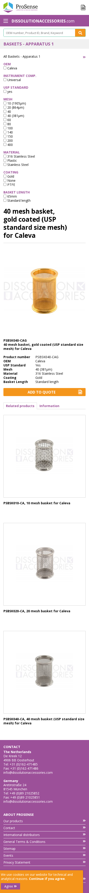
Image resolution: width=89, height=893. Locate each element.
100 (9, 128)
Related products (20, 406)
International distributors (21, 835)
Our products (13, 821)
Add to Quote (41, 392)
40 (8, 111)
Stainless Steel (17, 164)
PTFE (10, 184)
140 (9, 132)
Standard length (18, 200)
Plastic (11, 160)
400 (9, 144)
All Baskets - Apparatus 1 (21, 56)
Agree (9, 886)
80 (8, 124)
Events (8, 855)
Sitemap (9, 848)
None (11, 180)
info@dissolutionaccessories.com (28, 772)
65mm (11, 196)
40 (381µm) (15, 115)
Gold (10, 176)
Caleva (11, 68)
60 (8, 120)
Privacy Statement (16, 862)
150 (9, 136)
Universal (13, 80)
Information (49, 406)
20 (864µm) (15, 107)
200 (9, 140)
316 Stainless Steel (20, 156)
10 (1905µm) (16, 103)
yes (9, 91)
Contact (9, 828)
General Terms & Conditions (24, 841)
